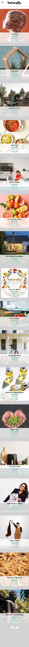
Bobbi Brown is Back (14, 503)
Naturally (15, 38)
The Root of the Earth (14, 578)
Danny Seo (15, 322)
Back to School (14, 182)
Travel (14, 110)
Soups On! (14, 145)
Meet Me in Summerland (14, 615)
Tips (14, 36)
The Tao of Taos (14, 108)
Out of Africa (14, 318)
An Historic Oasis (14, 355)
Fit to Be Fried (14, 466)
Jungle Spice (14, 429)
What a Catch (14, 540)
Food (14, 147)
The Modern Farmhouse (14, 256)
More (14, 627)
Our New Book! (14, 289)
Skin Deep (14, 34)
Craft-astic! (15, 71)
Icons (14, 184)
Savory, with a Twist (15, 219)
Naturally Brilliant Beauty (14, 392)
